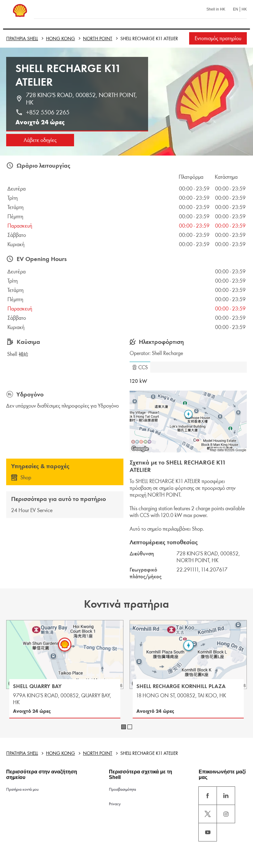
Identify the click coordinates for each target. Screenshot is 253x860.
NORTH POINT (97, 38)
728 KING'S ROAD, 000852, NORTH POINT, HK (82, 98)
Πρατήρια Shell (22, 38)
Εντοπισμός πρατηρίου (218, 38)
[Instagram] (226, 814)
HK (244, 9)
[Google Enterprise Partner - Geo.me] (141, 441)
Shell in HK (215, 9)
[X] (207, 814)
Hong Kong (60, 38)
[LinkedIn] (226, 795)
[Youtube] (207, 832)
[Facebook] (207, 795)
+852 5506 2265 (47, 112)
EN (235, 9)
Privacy (115, 804)
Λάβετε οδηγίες (40, 140)
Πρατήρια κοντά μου (22, 789)
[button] (140, 367)
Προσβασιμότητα (122, 789)
